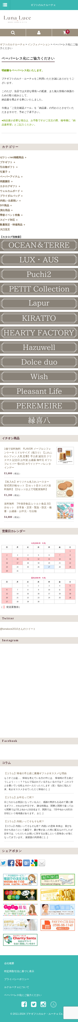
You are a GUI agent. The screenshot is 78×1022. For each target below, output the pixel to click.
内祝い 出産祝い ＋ (10, 200)
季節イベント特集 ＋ (11, 215)
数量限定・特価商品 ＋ (13, 224)
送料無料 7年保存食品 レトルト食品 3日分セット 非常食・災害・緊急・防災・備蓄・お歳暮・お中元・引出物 (28, 507)
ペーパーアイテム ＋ (11, 176)
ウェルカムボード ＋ (11, 191)
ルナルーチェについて (16, 987)
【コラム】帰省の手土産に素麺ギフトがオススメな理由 (35, 773)
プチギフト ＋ (8, 162)
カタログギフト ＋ (10, 186)
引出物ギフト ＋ (9, 167)
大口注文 (5, 229)
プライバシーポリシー (16, 979)
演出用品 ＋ (6, 210)
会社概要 (9, 963)
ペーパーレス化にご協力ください (23, 995)
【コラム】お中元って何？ (19, 797)
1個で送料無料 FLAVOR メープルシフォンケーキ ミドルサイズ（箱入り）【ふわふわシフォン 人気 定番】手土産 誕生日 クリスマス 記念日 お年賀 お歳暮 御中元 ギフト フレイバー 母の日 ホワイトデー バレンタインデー (28, 458)
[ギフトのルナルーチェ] (38, 21)
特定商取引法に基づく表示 (19, 971)
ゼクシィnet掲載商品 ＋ (13, 157)
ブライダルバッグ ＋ (11, 195)
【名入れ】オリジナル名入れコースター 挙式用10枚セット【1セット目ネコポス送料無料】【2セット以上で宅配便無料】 (28, 485)
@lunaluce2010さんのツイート (18, 628)
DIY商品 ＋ (6, 205)
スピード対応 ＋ (9, 219)
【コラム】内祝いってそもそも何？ (24, 821)
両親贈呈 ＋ (6, 181)
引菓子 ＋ (5, 171)
